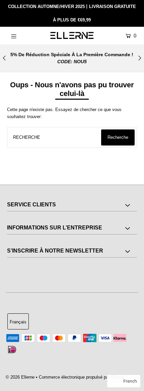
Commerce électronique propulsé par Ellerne (82, 377)
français (18, 321)
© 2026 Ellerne (20, 377)
